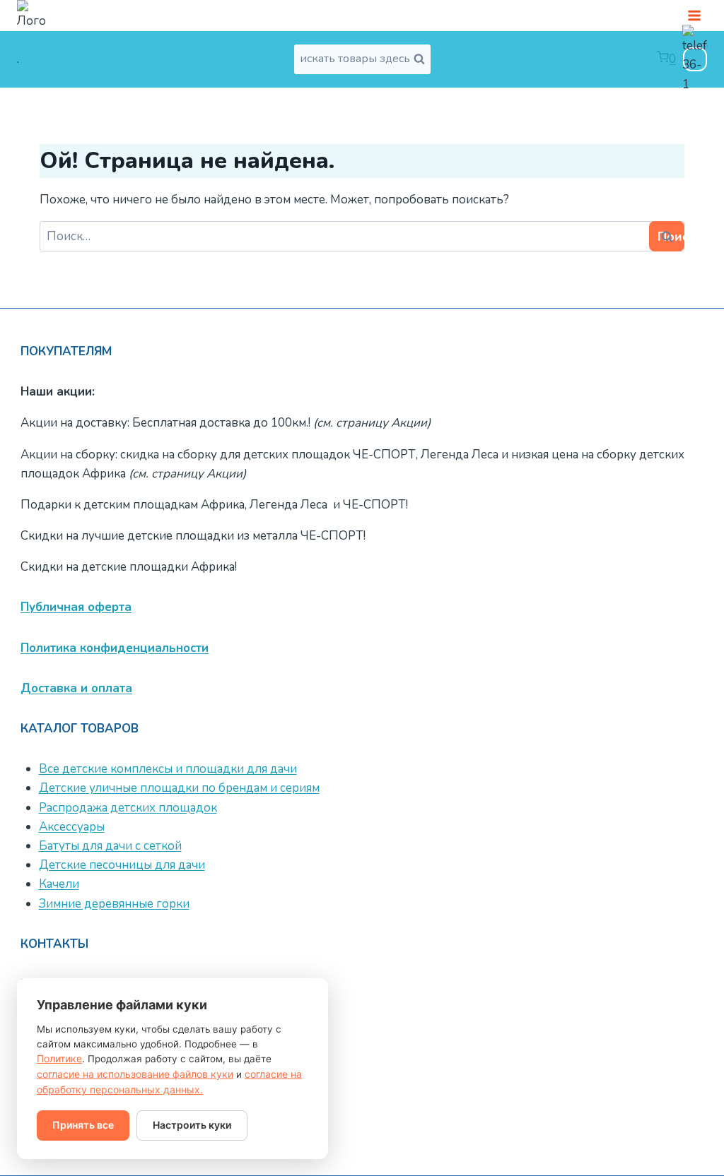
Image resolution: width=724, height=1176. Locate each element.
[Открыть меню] (694, 15)
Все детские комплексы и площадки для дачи (168, 769)
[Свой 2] (695, 59)
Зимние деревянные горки (114, 904)
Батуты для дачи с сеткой (110, 846)
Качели (59, 884)
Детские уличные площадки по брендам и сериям (179, 788)
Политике (59, 1058)
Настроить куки (192, 1125)
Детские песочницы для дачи (122, 865)
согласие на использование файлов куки (135, 1074)
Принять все (83, 1125)
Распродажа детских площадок (128, 808)
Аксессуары (72, 827)
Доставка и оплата (76, 688)
